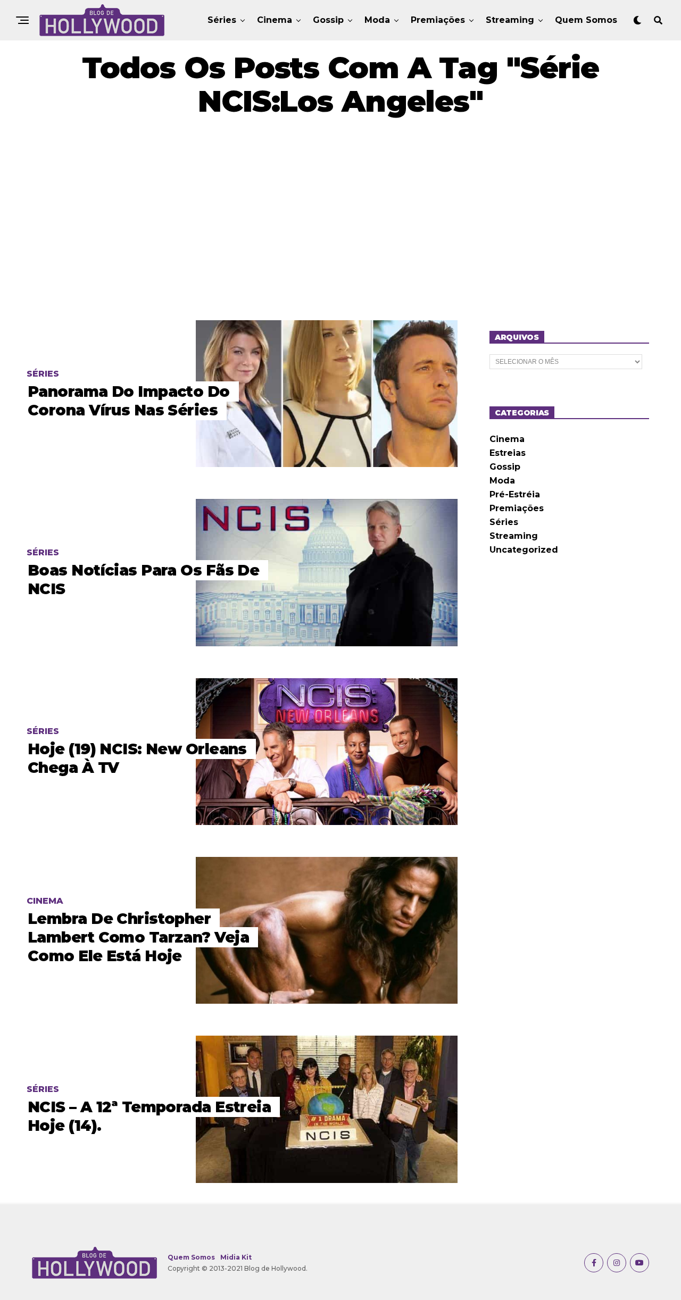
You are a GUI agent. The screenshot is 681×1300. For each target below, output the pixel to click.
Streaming (510, 20)
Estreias (507, 453)
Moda (377, 20)
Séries (221, 20)
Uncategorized (523, 550)
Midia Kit (236, 1257)
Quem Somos (586, 20)
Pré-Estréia (514, 494)
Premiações (438, 20)
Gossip (328, 20)
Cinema (274, 20)
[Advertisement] (340, 219)
